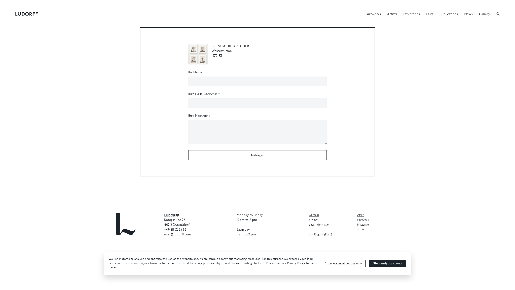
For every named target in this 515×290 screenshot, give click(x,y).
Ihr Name (195, 72)
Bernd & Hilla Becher (230, 46)
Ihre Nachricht (199, 116)
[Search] (498, 14)
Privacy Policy (296, 263)
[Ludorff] (26, 14)
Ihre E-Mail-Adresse (203, 94)
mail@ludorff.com (177, 234)
